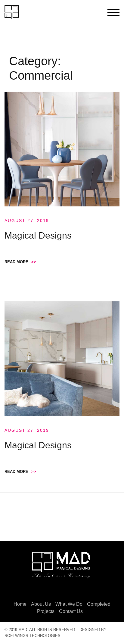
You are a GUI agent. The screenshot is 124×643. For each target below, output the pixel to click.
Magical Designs (38, 235)
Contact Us (71, 611)
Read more (20, 262)
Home (20, 604)
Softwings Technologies (32, 635)
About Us (41, 604)
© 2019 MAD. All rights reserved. (40, 629)
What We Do (68, 604)
